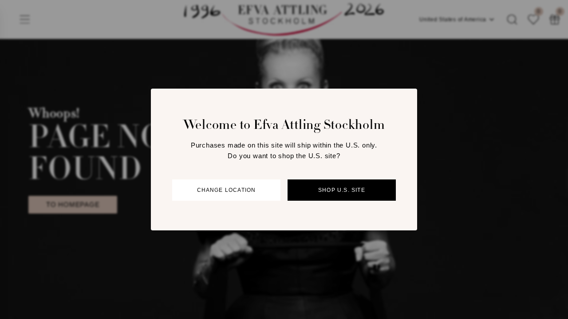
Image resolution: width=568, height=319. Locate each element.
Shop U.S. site (341, 190)
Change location (226, 190)
